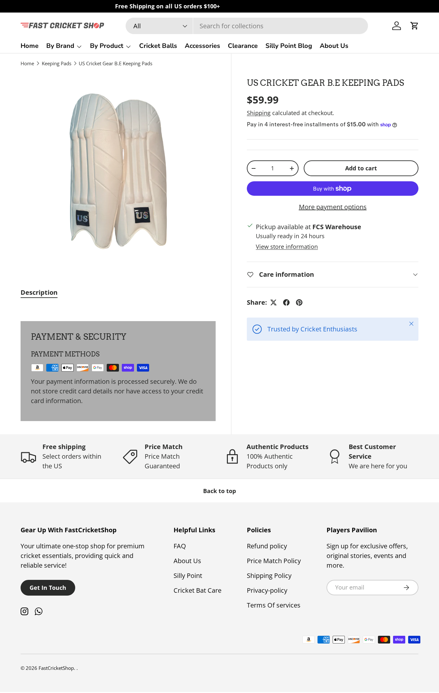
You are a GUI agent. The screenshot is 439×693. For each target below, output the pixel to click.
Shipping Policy (269, 575)
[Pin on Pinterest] (299, 302)
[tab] (39, 292)
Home (30, 45)
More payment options (333, 207)
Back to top (219, 491)
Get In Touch (48, 587)
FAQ (180, 546)
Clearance (243, 45)
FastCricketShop (56, 668)
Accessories (202, 45)
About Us (334, 45)
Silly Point (188, 575)
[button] (415, 26)
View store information (287, 246)
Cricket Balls (158, 45)
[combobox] (247, 26)
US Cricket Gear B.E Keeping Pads (115, 63)
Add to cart (361, 168)
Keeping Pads (56, 63)
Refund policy (267, 546)
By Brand (60, 45)
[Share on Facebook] (286, 302)
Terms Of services (273, 605)
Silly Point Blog (288, 45)
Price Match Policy (274, 560)
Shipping (259, 113)
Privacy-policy (267, 590)
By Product (106, 45)
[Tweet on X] (273, 302)
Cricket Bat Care (197, 590)
